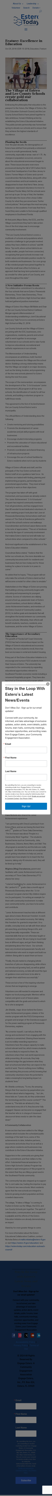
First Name (11, 757)
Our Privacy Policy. (26, 798)
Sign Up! (26, 806)
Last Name (10, 771)
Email (8, 744)
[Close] (48, 684)
